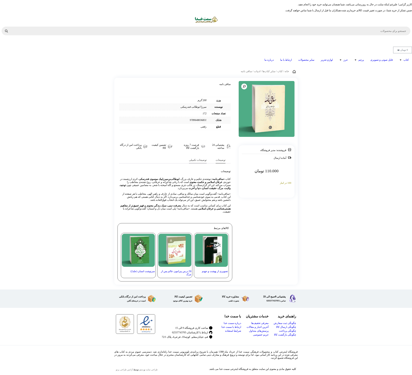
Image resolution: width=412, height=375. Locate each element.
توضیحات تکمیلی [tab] (198, 160)
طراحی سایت (151, 369)
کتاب (406, 59)
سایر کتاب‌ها (268, 71)
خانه (287, 71)
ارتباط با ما (286, 59)
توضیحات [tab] (220, 160)
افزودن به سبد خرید (266, 190)
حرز (345, 59)
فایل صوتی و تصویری (381, 59)
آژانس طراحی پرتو (124, 369)
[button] (244, 86)
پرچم (361, 59)
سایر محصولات (306, 59)
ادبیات (257, 71)
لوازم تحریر (327, 59)
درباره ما (269, 59)
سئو (141, 369)
